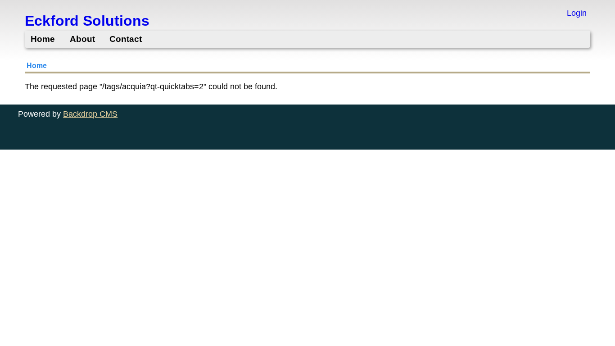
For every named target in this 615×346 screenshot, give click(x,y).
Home (43, 39)
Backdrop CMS (90, 113)
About (82, 39)
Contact (125, 39)
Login (577, 13)
